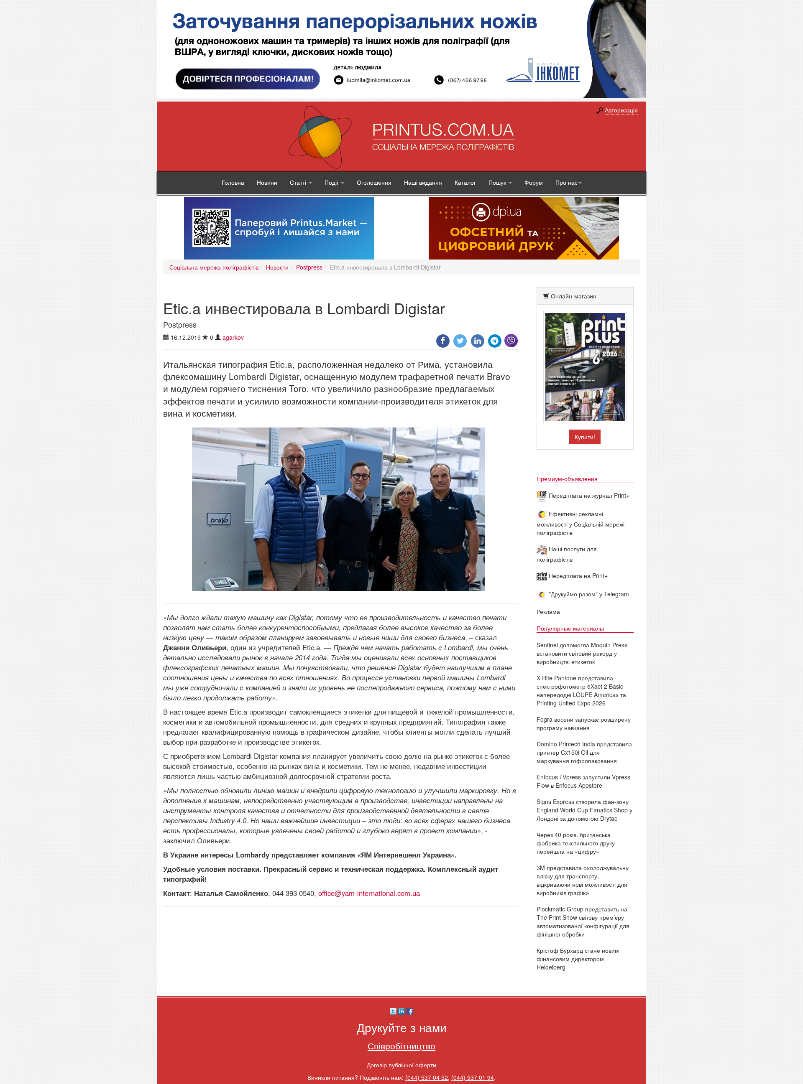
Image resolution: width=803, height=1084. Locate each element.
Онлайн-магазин (573, 296)
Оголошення (374, 182)
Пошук (498, 182)
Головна (233, 182)
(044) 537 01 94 (472, 1077)
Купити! (585, 437)
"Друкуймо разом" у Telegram (588, 594)
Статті (299, 182)
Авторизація (621, 110)
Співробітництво (401, 1045)
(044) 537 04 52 (426, 1077)
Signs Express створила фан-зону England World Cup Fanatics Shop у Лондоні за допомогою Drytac (584, 809)
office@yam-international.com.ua (369, 893)
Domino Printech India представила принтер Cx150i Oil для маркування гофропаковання (584, 752)
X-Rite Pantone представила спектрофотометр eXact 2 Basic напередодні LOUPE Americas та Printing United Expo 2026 (581, 690)
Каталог (465, 182)
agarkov (233, 337)
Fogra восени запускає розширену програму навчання (584, 723)
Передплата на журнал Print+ (588, 495)
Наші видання (423, 182)
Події (332, 182)
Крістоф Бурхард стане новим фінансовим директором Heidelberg (578, 958)
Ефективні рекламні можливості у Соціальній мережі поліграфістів (580, 523)
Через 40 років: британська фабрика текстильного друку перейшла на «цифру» (576, 842)
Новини (267, 182)
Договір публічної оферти (401, 1065)
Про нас (566, 182)
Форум (533, 182)
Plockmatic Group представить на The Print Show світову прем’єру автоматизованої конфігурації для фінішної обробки (583, 921)
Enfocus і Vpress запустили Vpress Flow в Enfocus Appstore (583, 781)
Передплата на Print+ (577, 575)
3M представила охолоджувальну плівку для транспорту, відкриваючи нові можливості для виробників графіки (583, 880)
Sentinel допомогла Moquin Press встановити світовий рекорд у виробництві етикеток (582, 653)
